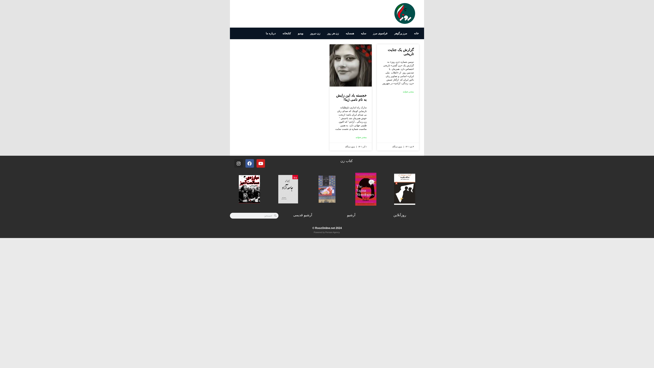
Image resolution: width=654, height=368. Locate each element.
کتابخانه (287, 33)
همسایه (350, 33)
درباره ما (271, 33)
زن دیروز (315, 33)
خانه (416, 33)
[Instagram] (238, 163)
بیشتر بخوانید (408, 91)
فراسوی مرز (380, 33)
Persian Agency (332, 232)
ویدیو (300, 33)
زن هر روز (333, 33)
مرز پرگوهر (400, 33)
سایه (363, 33)
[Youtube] (260, 163)
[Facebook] (249, 163)
